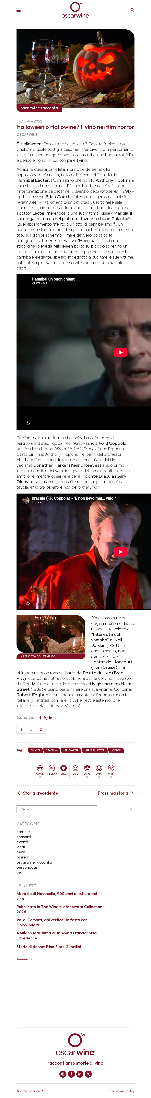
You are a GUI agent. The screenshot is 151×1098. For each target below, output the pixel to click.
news (21, 851)
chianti (35, 750)
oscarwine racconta (34, 862)
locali (21, 846)
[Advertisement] (75, 991)
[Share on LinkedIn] (50, 717)
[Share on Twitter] (45, 717)
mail (111, 1091)
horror (116, 750)
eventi (22, 841)
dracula (51, 750)
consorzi (24, 836)
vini (19, 872)
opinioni (23, 857)
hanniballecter (94, 750)
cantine (23, 831)
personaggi (27, 867)
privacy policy (125, 1091)
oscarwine (27, 134)
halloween (70, 750)
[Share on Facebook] (40, 717)
